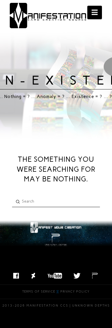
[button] (94, 12)
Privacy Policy (75, 291)
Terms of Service (38, 291)
